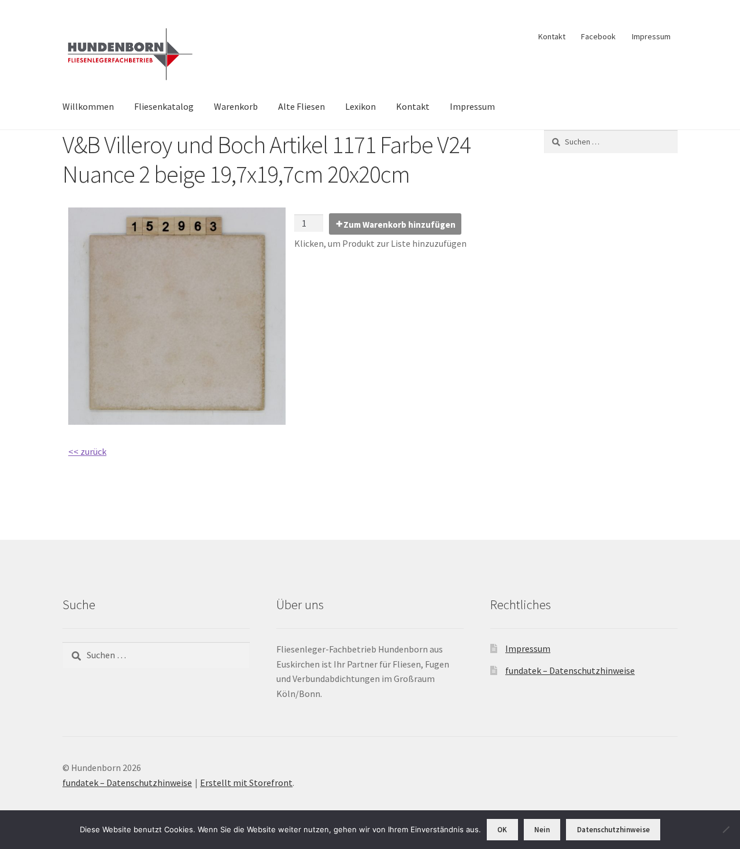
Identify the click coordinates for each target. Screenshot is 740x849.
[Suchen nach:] (611, 141)
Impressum (651, 36)
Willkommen (88, 106)
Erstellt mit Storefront (246, 782)
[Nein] (725, 829)
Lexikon (360, 106)
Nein (542, 830)
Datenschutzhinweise (613, 830)
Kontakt (551, 36)
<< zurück (87, 451)
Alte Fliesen (301, 106)
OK (502, 830)
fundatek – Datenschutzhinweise (570, 670)
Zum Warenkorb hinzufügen (399, 224)
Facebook (598, 36)
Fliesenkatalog (164, 106)
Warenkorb (236, 106)
